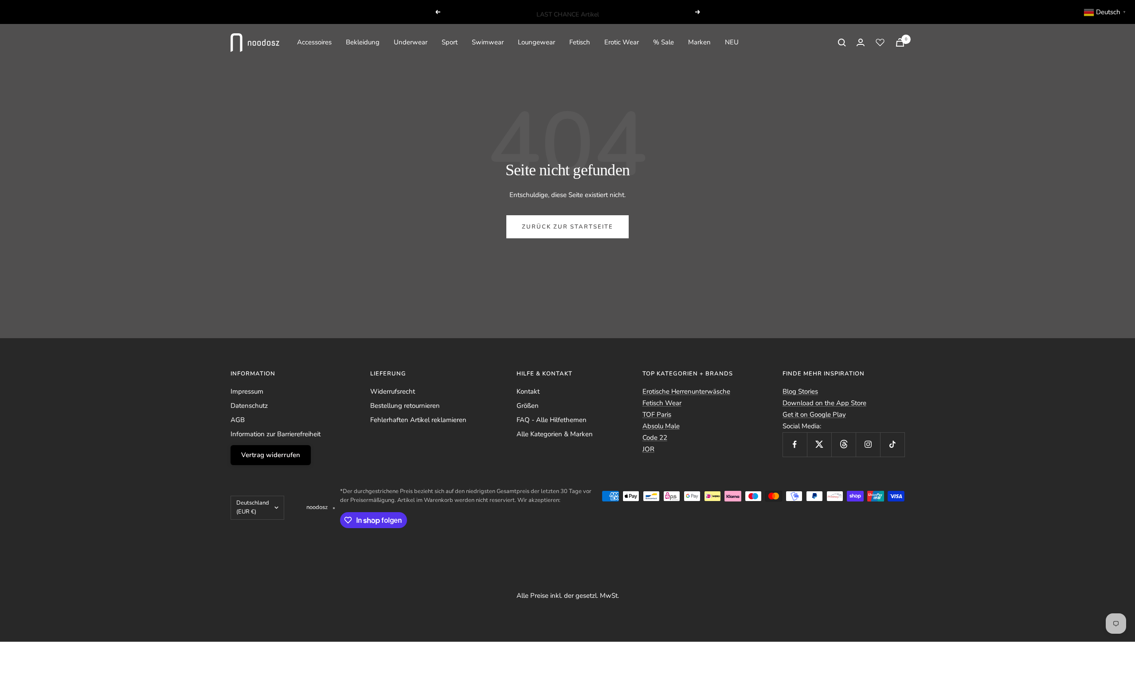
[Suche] (842, 43)
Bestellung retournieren (405, 405)
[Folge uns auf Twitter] (819, 444)
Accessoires (314, 42)
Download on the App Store (824, 403)
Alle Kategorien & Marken (555, 434)
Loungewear (536, 42)
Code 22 (654, 437)
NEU (732, 42)
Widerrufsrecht (392, 391)
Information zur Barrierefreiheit (276, 434)
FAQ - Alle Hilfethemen (552, 419)
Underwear (410, 42)
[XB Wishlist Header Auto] (880, 42)
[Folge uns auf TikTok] (892, 444)
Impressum (247, 391)
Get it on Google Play (814, 414)
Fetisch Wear (661, 403)
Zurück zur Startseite (567, 227)
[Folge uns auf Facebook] (795, 444)
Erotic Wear (621, 42)
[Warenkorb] (900, 42)
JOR (648, 449)
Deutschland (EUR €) (252, 507)
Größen (528, 405)
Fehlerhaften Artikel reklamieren (418, 419)
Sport (450, 42)
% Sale (663, 42)
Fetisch (579, 42)
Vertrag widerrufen (270, 454)
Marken (699, 42)
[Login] (861, 42)
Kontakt (528, 391)
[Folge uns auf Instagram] (868, 444)
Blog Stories (800, 391)
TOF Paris (656, 414)
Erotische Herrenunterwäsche (686, 391)
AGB (238, 419)
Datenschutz (249, 405)
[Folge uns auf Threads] (843, 444)
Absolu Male (661, 426)
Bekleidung (363, 42)
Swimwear (488, 42)
